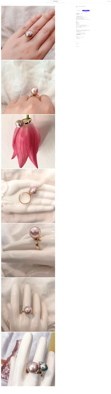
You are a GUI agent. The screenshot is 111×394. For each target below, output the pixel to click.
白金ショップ (52, 2)
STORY (60, 2)
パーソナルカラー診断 (57, 2)
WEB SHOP (48, 2)
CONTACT (63, 2)
